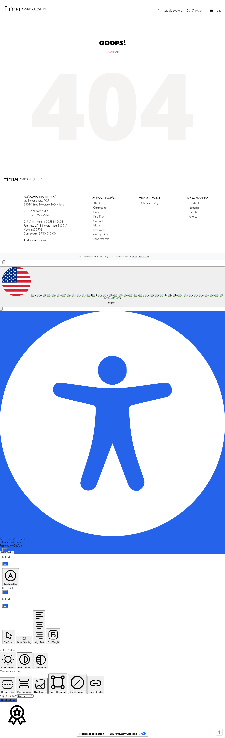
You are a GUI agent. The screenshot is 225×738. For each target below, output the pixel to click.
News (96, 225)
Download (99, 230)
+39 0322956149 (39, 215)
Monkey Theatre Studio (140, 256)
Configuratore (100, 234)
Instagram (194, 207)
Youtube (193, 216)
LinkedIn (193, 212)
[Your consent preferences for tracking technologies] (219, 732)
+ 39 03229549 (38, 211)
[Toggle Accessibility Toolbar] (3, 262)
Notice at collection (91, 733)
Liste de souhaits (173, 10)
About (96, 203)
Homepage (112, 52)
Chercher (197, 10)
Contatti (97, 212)
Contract (98, 221)
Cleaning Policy (149, 203)
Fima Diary (99, 216)
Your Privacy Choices (123, 733)
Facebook (194, 203)
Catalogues (99, 207)
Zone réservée (101, 238)
